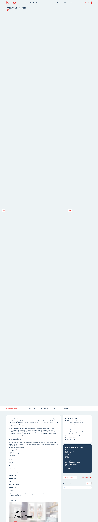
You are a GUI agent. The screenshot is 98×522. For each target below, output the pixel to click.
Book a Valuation (86, 2)
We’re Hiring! (36, 2)
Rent (58, 2)
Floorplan (44, 408)
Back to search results (12, 408)
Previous (3, 210)
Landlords (24, 2)
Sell (19, 2)
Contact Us (76, 2)
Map (55, 408)
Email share (70, 477)
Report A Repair (64, 2)
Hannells (11, 2)
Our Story (30, 2)
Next (70, 210)
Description (31, 408)
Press (71, 2)
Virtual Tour (66, 408)
